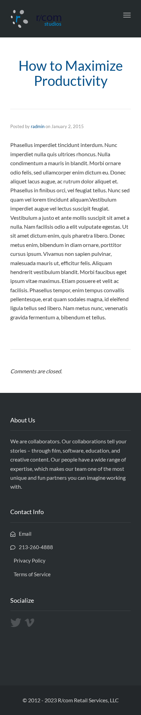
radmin (37, 126)
